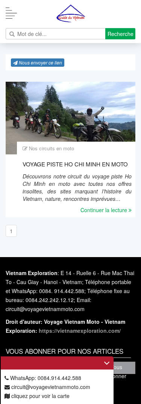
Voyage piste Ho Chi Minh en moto (75, 164)
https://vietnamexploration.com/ (80, 330)
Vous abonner (116, 368)
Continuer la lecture (104, 210)
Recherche (120, 33)
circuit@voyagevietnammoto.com (50, 387)
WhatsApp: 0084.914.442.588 (45, 378)
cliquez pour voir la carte (40, 396)
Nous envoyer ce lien (40, 62)
